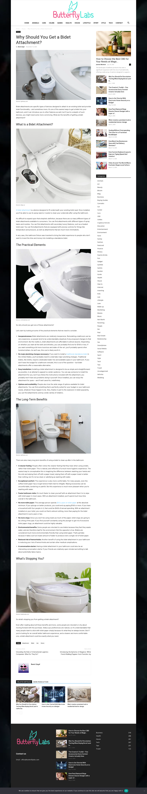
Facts (99, 236)
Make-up (100, 307)
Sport (96, 23)
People (99, 326)
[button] (128, 23)
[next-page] (20, 713)
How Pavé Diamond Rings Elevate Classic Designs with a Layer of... (119, 111)
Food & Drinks (102, 255)
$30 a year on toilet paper (66, 503)
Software (100, 352)
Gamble (100, 265)
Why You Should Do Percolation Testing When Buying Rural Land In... (120, 79)
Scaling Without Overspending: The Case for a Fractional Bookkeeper (119, 132)
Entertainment (102, 229)
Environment (102, 232)
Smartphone (101, 345)
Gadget (100, 261)
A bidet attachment (23, 210)
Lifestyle (87, 23)
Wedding (100, 378)
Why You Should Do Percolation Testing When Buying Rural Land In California (27, 706)
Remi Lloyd (21, 47)
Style (103, 23)
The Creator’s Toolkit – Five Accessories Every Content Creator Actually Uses (118, 90)
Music (99, 316)
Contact (119, 23)
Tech (111, 23)
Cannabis (100, 203)
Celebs (51, 23)
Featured (100, 245)
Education (101, 226)
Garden (100, 271)
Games (60, 23)
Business (100, 197)
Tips (98, 365)
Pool (98, 332)
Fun (98, 258)
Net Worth (101, 320)
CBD (98, 216)
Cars (44, 23)
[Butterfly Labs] (73, 10)
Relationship (101, 339)
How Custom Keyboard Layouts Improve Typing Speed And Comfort (120, 154)
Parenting (100, 323)
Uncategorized (102, 371)
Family (99, 239)
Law (98, 297)
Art (98, 184)
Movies (99, 313)
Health (69, 23)
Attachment (25, 643)
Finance (100, 249)
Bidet (32, 643)
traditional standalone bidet (76, 354)
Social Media (102, 349)
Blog (99, 194)
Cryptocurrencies (103, 223)
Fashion (100, 242)
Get (37, 643)
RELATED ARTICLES (24, 682)
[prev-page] (17, 713)
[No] (144, 791)
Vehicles (100, 374)
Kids (99, 294)
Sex (98, 342)
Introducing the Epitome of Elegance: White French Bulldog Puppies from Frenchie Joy (75, 653)
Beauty (99, 187)
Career (99, 210)
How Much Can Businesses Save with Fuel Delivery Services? (118, 143)
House (77, 23)
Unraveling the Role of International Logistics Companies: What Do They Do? (32, 653)
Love (99, 303)
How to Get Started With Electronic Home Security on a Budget (119, 100)
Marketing (101, 310)
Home (26, 23)
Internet (100, 287)
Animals (35, 23)
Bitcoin (99, 190)
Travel (99, 368)
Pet (98, 329)
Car (98, 207)
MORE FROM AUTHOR (40, 682)
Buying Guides (102, 200)
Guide (99, 274)
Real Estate (101, 336)
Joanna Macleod (101, 64)
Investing (100, 290)
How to (99, 284)
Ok (126, 791)
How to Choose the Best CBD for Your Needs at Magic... (112, 60)
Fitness (99, 252)
